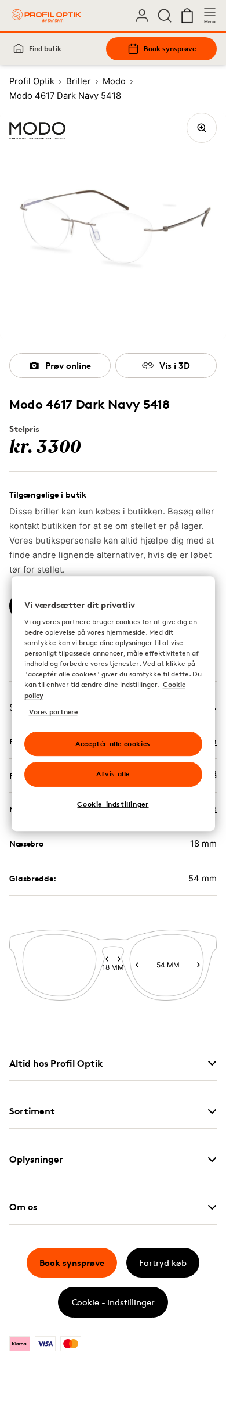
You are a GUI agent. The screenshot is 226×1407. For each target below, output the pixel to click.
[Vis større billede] (202, 128)
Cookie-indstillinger (112, 804)
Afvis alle (113, 774)
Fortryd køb (163, 1262)
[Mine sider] (142, 15)
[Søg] (165, 15)
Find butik (45, 48)
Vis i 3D (174, 365)
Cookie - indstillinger (113, 1302)
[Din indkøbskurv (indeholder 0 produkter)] (187, 15)
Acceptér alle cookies (113, 743)
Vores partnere (53, 711)
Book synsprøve (170, 48)
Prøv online (68, 365)
